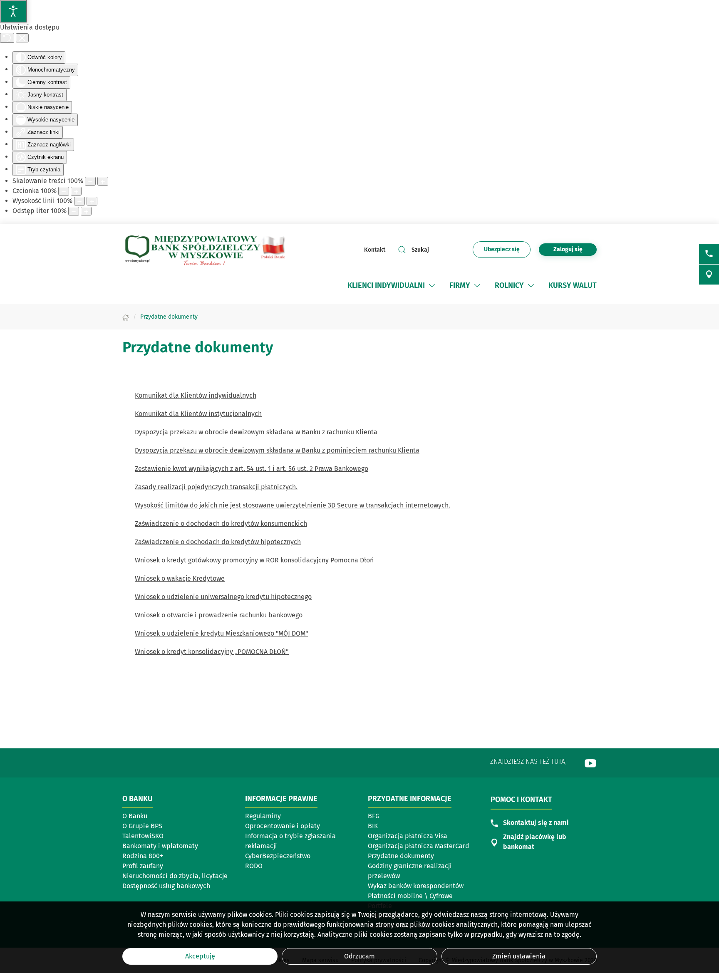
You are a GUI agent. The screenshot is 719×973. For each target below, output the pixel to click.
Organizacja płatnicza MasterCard (418, 846)
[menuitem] (392, 285)
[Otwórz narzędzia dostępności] (13, 11)
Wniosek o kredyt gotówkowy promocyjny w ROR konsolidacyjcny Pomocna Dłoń (254, 560)
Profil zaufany (142, 866)
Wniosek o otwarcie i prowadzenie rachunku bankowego (218, 615)
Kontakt (374, 249)
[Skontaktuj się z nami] (709, 254)
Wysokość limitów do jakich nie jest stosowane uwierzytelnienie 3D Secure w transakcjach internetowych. (292, 505)
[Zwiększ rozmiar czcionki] (76, 191)
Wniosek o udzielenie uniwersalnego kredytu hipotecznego (223, 597)
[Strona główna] (125, 316)
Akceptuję (200, 956)
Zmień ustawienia (518, 956)
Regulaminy (263, 816)
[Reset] (7, 38)
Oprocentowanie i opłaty (282, 826)
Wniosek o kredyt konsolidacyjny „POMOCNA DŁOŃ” (212, 652)
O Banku (134, 816)
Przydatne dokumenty (401, 856)
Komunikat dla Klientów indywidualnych (195, 395)
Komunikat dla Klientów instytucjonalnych (198, 414)
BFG (373, 816)
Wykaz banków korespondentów (416, 886)
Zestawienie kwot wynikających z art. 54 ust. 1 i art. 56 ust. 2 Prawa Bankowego (251, 469)
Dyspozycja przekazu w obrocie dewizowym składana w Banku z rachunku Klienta (256, 432)
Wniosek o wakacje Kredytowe (180, 578)
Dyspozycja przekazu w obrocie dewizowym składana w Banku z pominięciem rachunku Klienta (277, 450)
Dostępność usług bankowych (166, 886)
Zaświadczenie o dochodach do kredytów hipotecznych (218, 542)
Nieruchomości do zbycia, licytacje (175, 876)
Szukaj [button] (420, 249)
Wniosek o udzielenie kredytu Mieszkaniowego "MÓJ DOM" (221, 633)
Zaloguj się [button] (568, 249)
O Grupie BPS (142, 826)
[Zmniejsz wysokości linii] (79, 201)
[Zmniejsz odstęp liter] (73, 211)
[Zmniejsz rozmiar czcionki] (63, 191)
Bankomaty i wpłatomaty (160, 846)
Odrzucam (359, 956)
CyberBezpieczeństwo (277, 856)
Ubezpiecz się (507, 252)
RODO (254, 866)
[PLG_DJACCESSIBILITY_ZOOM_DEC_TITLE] (90, 181)
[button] (432, 285)
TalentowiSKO (143, 836)
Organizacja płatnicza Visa (407, 836)
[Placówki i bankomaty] (709, 275)
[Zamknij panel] (22, 37)
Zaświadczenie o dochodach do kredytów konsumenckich (221, 523)
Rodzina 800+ (142, 856)
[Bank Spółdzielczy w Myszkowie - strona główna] (205, 250)
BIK (373, 826)
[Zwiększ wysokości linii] (92, 201)
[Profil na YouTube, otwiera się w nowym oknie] (590, 763)
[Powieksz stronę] (102, 181)
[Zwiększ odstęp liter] (86, 211)
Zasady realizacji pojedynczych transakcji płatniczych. (216, 487)
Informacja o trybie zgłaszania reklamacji (290, 841)
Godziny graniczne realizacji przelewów (410, 871)
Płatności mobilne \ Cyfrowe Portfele (410, 901)
